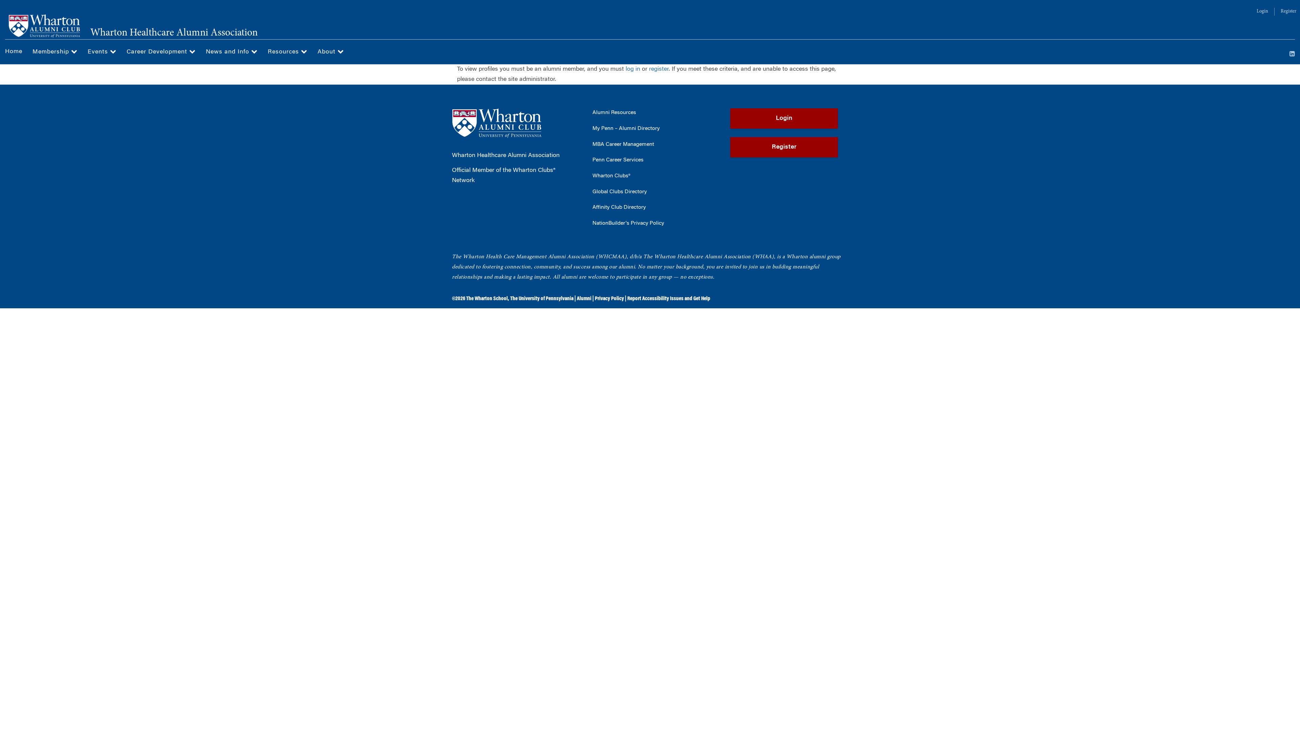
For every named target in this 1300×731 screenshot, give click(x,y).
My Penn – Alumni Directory (626, 128)
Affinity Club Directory (619, 207)
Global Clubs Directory (619, 192)
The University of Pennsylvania (541, 299)
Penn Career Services (618, 160)
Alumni (584, 299)
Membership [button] (51, 52)
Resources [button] (284, 52)
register (659, 69)
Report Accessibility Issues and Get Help (668, 299)
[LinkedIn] (1292, 54)
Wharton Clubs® (611, 176)
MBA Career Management (623, 144)
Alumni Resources (614, 112)
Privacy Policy (609, 299)
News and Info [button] (228, 52)
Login (1262, 11)
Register (1288, 11)
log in (633, 69)
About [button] (328, 52)
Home (13, 52)
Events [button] (99, 52)
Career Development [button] (158, 52)
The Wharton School (487, 299)
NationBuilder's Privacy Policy (628, 223)
